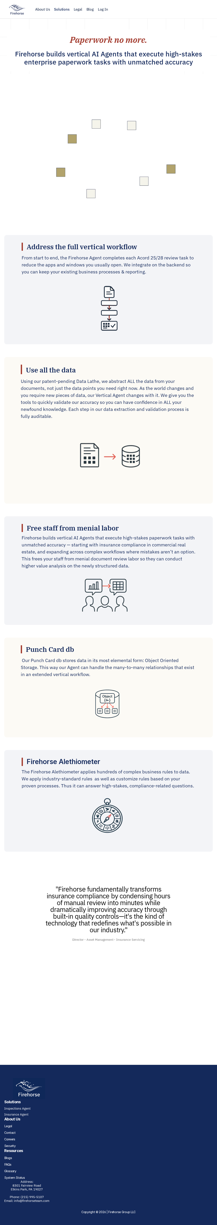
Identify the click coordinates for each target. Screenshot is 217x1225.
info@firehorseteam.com (31, 1201)
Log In (103, 9)
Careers (9, 1139)
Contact (10, 1133)
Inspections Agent (17, 1108)
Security (9, 1146)
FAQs (7, 1164)
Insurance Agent (16, 1114)
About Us (42, 9)
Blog (90, 9)
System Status (14, 1178)
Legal (78, 9)
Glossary (10, 1171)
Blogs (8, 1158)
